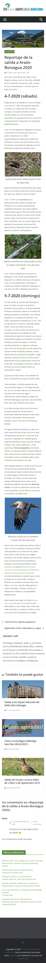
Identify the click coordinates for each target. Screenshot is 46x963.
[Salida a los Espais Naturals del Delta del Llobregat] (23, 682)
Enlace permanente (37, 822)
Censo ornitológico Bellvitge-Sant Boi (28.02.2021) (20, 742)
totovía (25, 567)
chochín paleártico (20, 570)
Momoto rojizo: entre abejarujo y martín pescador (22, 863)
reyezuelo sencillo (23, 573)
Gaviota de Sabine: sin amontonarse (19, 877)
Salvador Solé (24, 73)
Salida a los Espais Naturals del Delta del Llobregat (21, 703)
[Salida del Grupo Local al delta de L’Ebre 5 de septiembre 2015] (23, 759)
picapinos (8, 567)
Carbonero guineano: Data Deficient (22, 902)
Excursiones (9, 52)
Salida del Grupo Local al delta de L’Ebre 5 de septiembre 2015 (22, 781)
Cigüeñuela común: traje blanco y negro (22, 628)
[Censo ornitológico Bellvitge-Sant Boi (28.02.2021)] (23, 721)
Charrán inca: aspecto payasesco (20, 622)
